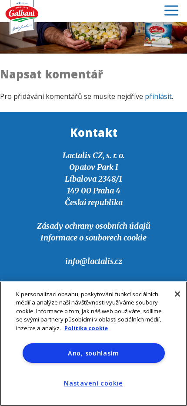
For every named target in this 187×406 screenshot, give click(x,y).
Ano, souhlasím (93, 353)
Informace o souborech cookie (93, 238)
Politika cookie (86, 328)
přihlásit (158, 96)
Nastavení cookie (93, 383)
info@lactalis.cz (93, 261)
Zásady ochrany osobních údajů (93, 226)
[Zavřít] (177, 294)
